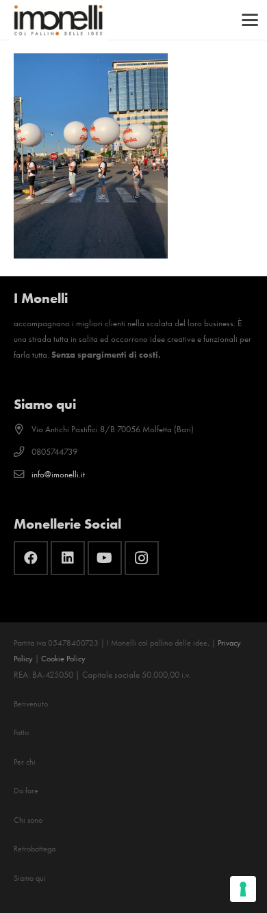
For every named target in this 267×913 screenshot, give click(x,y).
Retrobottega (34, 849)
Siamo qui (30, 878)
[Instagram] (142, 558)
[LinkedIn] (68, 558)
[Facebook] (31, 558)
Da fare (26, 790)
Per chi (25, 762)
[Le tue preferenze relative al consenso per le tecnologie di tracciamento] (243, 889)
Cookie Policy (63, 658)
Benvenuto (31, 704)
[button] (250, 20)
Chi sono (28, 820)
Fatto (21, 732)
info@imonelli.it (58, 474)
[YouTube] (105, 558)
